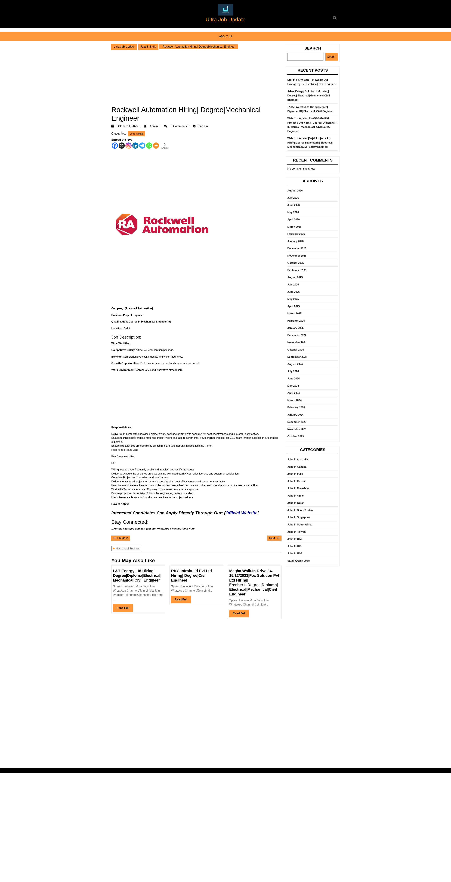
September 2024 (297, 356)
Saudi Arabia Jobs (298, 560)
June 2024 (293, 378)
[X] (122, 145)
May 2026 (293, 212)
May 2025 (293, 298)
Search (312, 48)
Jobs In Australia (297, 459)
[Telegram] (142, 145)
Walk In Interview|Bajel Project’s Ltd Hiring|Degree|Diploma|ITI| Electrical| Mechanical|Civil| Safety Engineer (310, 142)
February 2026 (296, 233)
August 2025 (295, 277)
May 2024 (293, 385)
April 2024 (293, 392)
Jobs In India (148, 46)
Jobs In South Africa (299, 524)
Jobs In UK (294, 546)
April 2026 (293, 219)
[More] (156, 145)
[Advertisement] (196, 77)
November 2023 (296, 429)
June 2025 (293, 291)
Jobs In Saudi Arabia (300, 510)
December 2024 (296, 335)
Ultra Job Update (226, 19)
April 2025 (293, 306)
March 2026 (294, 226)
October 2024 (295, 349)
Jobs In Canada (296, 466)
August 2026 (295, 190)
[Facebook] (115, 145)
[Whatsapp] (149, 145)
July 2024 (293, 371)
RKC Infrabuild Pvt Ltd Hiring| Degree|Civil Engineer (191, 575)
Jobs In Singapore (298, 517)
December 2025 (296, 248)
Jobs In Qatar (295, 502)
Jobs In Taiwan (296, 531)
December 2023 (296, 421)
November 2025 (296, 255)
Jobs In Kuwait (296, 481)
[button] (225, 10)
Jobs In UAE (295, 538)
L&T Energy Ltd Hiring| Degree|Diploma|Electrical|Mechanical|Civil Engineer (137, 575)
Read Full (124, 609)
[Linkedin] (135, 145)
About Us (225, 36)
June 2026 (293, 204)
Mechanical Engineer (128, 548)
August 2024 (295, 364)
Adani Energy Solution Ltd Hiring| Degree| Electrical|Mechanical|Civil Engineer (308, 95)
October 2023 (295, 436)
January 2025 (295, 327)
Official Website (241, 512)
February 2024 (296, 407)
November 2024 (296, 342)
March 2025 (294, 313)
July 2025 (293, 284)
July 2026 (293, 197)
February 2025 (296, 320)
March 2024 (294, 400)
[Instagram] (128, 145)
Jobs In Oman (295, 495)
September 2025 (297, 270)
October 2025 (295, 262)
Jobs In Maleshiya (298, 488)
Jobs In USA (295, 553)
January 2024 (295, 414)
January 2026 (295, 241)
